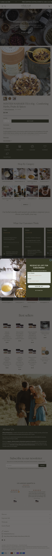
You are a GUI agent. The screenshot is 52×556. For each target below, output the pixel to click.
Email (29, 278)
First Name (31, 273)
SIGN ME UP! (39, 286)
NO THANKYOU (39, 290)
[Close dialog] (50, 260)
